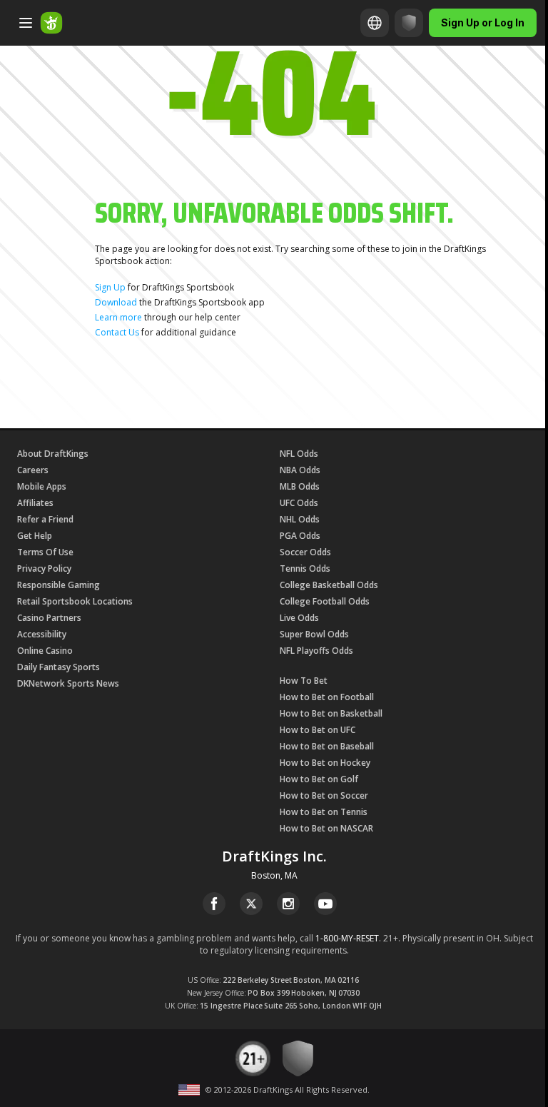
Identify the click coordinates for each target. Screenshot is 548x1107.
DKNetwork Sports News (68, 683)
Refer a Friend (45, 519)
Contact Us (117, 332)
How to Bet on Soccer (324, 795)
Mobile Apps (41, 486)
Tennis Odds (305, 568)
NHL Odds (300, 519)
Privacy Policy (44, 568)
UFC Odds (299, 503)
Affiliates (35, 503)
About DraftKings (52, 454)
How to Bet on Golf (319, 779)
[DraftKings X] (251, 903)
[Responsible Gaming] (409, 23)
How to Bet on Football (327, 697)
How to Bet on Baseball (327, 746)
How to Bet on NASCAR (326, 828)
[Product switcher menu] (25, 22)
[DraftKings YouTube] (325, 903)
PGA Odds (300, 536)
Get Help (34, 536)
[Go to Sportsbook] (51, 22)
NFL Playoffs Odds (316, 651)
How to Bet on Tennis (323, 812)
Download (116, 302)
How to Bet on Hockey (325, 763)
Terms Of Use (45, 552)
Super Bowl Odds (314, 634)
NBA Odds (300, 470)
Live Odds (299, 618)
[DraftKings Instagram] (288, 903)
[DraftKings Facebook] (214, 903)
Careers (33, 470)
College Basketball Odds (329, 585)
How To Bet (304, 680)
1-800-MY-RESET (347, 938)
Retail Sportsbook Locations (75, 601)
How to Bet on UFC (317, 730)
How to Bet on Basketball (331, 713)
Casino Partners (49, 618)
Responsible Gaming (58, 585)
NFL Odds (299, 454)
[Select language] (374, 23)
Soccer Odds (305, 552)
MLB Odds (300, 486)
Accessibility (41, 634)
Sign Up (110, 287)
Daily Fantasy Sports (58, 667)
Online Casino (45, 651)
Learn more (118, 317)
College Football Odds (325, 601)
